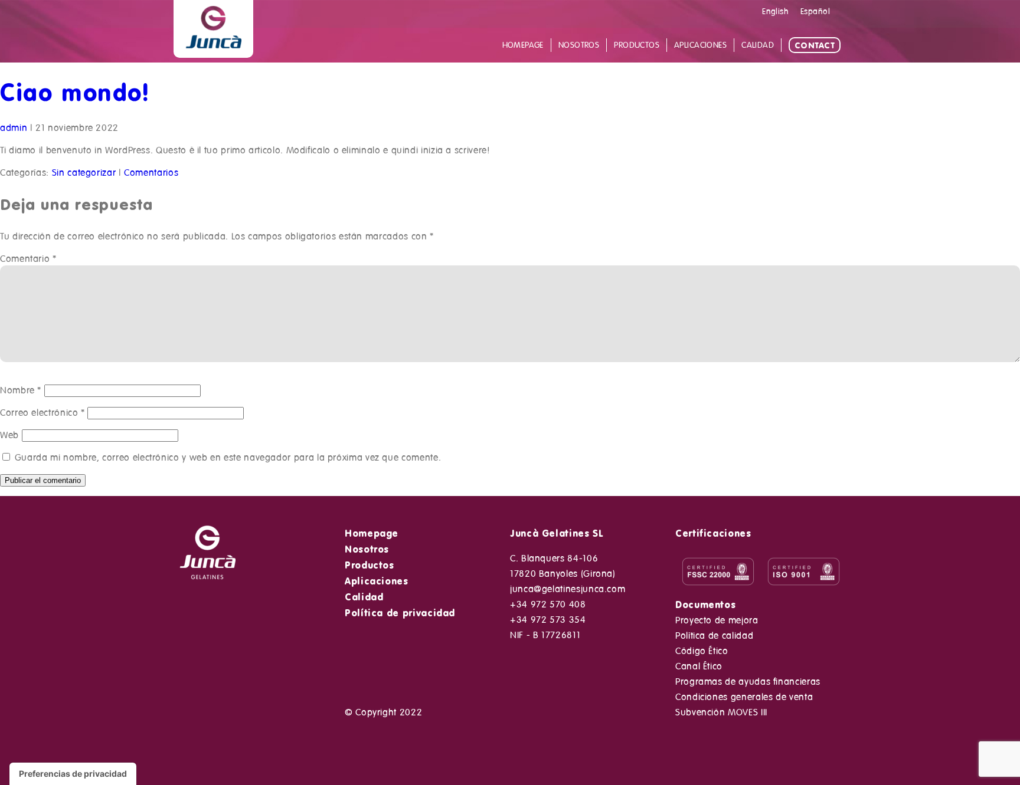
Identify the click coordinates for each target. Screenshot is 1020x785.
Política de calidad (714, 636)
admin (13, 128)
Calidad (364, 597)
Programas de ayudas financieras (747, 682)
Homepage (371, 533)
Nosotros (367, 549)
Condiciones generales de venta (744, 697)
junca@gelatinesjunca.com (567, 589)
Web (9, 435)
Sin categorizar (84, 173)
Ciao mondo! (75, 91)
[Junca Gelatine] (213, 51)
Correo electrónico (42, 413)
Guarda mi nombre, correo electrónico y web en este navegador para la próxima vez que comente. (228, 457)
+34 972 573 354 (548, 620)
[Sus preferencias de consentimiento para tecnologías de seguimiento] (72, 774)
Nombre (20, 390)
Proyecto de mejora (717, 620)
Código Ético (701, 651)
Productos (369, 565)
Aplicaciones (376, 581)
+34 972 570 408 (548, 604)
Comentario (28, 259)
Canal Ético (698, 666)
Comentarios (151, 173)
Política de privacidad (400, 613)
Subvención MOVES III (721, 712)
